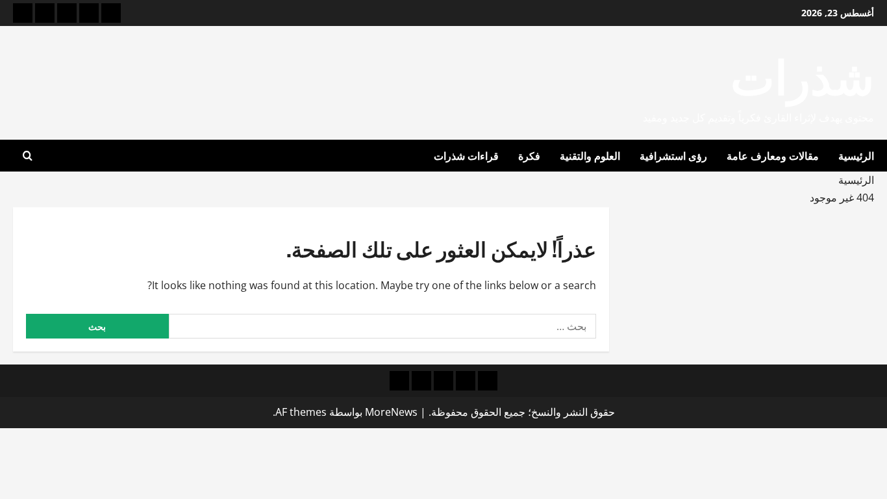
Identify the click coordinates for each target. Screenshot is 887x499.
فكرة (529, 155)
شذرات (802, 74)
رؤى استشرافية (673, 155)
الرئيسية (856, 155)
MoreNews (391, 412)
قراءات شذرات (466, 155)
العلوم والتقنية (590, 155)
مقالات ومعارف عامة (773, 155)
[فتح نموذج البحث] (27, 156)
